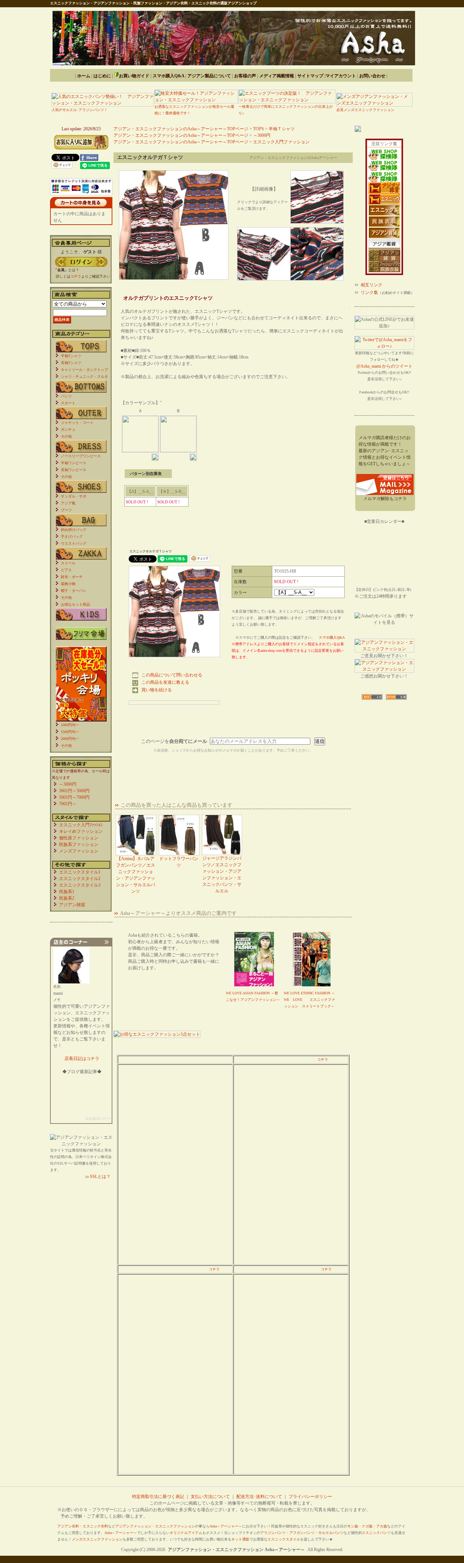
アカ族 (381, 1526)
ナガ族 (367, 1526)
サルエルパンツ (331, 1533)
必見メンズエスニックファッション (365, 110)
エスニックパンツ (376, 1533)
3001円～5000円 (74, 790)
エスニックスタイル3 (79, 885)
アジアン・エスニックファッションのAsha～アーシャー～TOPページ (180, 128)
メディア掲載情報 (276, 75)
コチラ (322, 1059)
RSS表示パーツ (98, 1119)
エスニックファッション (175, 1526)
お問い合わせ (372, 75)
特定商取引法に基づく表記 (158, 1496)
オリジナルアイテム (186, 1533)
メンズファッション (78, 851)
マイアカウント (341, 75)
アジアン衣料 (68, 1526)
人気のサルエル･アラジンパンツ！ (79, 110)
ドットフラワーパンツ (178, 862)
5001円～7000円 (74, 797)
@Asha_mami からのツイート (384, 366)
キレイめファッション (81, 831)
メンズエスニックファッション (97, 1539)
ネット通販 (240, 1539)
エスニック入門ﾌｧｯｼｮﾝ (81, 824)
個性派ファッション (78, 837)
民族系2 (66, 898)
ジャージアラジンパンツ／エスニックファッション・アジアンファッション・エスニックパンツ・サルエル (221, 874)
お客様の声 (245, 75)
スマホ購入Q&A (168, 75)
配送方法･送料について (259, 1496)
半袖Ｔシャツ (282, 128)
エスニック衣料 (95, 1526)
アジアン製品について (209, 75)
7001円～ (67, 803)
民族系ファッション (78, 844)
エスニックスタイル (284, 1539)
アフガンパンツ (302, 1533)
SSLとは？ (100, 1176)
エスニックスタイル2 (79, 878)
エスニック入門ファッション (281, 141)
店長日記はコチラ (82, 1058)
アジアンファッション (133, 1526)
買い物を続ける (156, 689)
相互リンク (371, 284)
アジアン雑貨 (72, 904)
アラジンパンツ (273, 1533)
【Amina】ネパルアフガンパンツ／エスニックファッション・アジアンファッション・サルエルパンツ (135, 875)
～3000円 (261, 135)
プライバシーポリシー (310, 1496)
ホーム (83, 75)
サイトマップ (310, 75)
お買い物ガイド (134, 75)
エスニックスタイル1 (79, 872)
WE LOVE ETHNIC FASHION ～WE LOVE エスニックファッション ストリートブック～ (309, 999)
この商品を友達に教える (165, 682)
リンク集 (369, 292)
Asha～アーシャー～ (226, 1526)
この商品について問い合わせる (171, 675)
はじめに (102, 75)
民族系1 (66, 891)
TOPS (258, 128)
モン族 (352, 1526)
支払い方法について (210, 1496)
